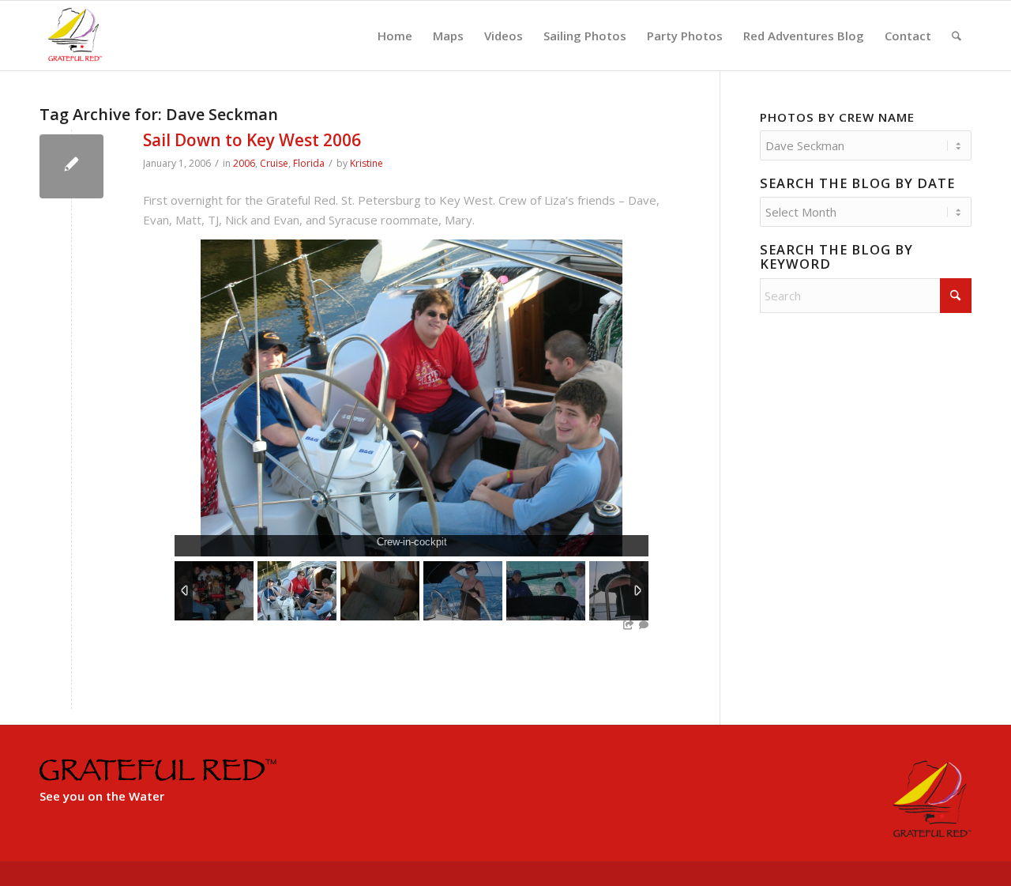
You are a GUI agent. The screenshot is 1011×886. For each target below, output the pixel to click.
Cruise (274, 163)
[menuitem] (395, 35)
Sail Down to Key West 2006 (252, 140)
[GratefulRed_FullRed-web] (74, 35)
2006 (244, 163)
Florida (309, 163)
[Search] (956, 35)
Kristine (366, 163)
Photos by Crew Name (837, 117)
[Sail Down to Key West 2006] (71, 166)
